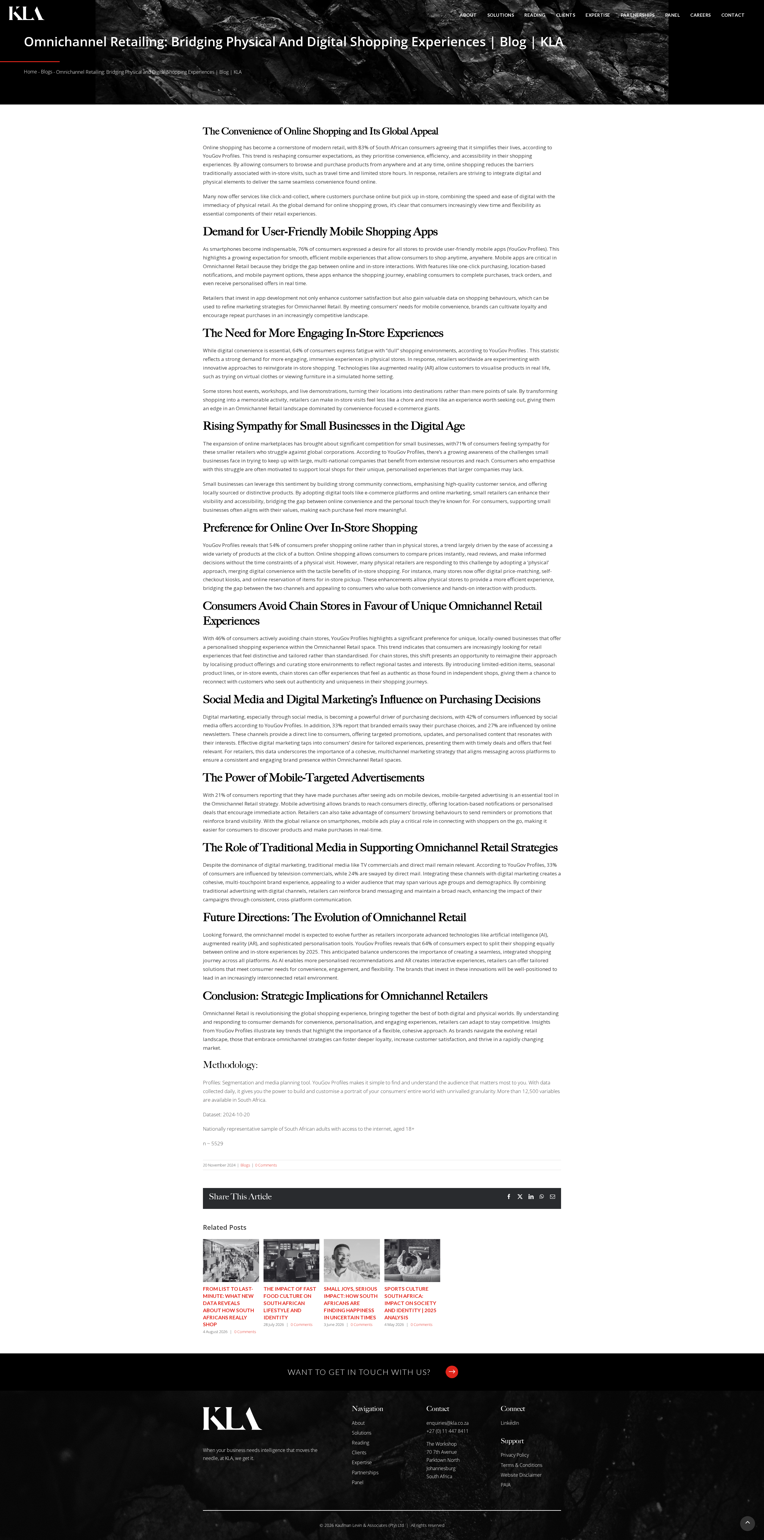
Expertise (362, 1462)
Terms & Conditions (521, 1465)
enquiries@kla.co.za (447, 1423)
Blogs (46, 71)
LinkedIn (510, 1423)
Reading (360, 1442)
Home (30, 71)
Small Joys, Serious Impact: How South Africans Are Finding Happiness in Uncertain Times (351, 1303)
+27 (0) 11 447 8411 (447, 1431)
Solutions (361, 1433)
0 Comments (266, 1165)
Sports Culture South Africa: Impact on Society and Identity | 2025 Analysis (410, 1303)
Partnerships (365, 1472)
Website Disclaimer (521, 1475)
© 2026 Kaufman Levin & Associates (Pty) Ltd (362, 1525)
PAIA (506, 1484)
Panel (357, 1482)
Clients (359, 1452)
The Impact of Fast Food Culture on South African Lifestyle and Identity (290, 1303)
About (358, 1423)
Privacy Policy (515, 1455)
